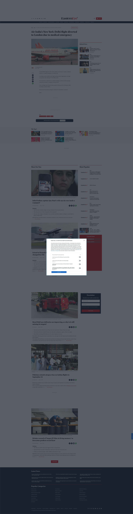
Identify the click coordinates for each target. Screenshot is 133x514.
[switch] (79, 257)
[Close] (84, 241)
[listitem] (66, 254)
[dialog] (66, 257)
